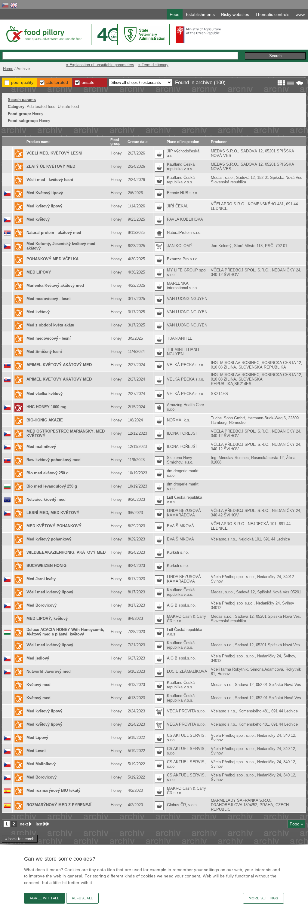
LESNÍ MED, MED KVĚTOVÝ (52, 512)
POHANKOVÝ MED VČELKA (52, 259)
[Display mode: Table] (290, 83)
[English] (13, 5)
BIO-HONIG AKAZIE (44, 420)
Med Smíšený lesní (44, 351)
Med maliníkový (41, 446)
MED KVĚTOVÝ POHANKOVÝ (54, 526)
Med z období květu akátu (50, 325)
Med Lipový (37, 737)
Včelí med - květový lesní (49, 179)
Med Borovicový (41, 605)
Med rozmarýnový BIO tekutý (53, 790)
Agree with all (44, 898)
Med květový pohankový (48, 539)
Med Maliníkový (41, 764)
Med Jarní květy (41, 579)
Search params (22, 99)
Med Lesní (36, 750)
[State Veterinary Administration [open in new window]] (145, 34)
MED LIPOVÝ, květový (47, 618)
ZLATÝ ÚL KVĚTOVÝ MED (50, 166)
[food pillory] (43, 34)
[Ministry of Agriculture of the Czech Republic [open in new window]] (198, 34)
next (24, 824)
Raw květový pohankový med (53, 460)
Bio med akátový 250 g (47, 473)
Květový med (38, 684)
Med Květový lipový (44, 193)
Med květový (38, 219)
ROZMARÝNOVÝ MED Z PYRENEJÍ (58, 805)
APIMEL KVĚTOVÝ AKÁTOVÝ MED (59, 365)
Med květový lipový (44, 206)
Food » (296, 824)
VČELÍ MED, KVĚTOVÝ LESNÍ (54, 153)
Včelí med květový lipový (49, 592)
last (39, 824)
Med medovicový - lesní (48, 298)
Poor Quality (22, 82)
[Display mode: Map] (299, 83)
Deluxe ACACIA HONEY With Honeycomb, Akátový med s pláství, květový (65, 631)
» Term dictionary (153, 65)
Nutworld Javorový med (48, 671)
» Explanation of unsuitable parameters (100, 65)
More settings (263, 898)
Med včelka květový (44, 393)
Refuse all (82, 898)
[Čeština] (5, 5)
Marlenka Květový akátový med (55, 285)
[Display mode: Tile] (281, 83)
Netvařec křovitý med (46, 499)
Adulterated (57, 82)
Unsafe (88, 82)
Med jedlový (37, 658)
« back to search (19, 839)
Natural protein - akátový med (53, 232)
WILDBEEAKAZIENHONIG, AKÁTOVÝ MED (66, 552)
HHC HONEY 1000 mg (46, 407)
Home (8, 68)
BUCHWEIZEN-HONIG (46, 565)
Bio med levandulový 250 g (51, 486)
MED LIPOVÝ (38, 272)
